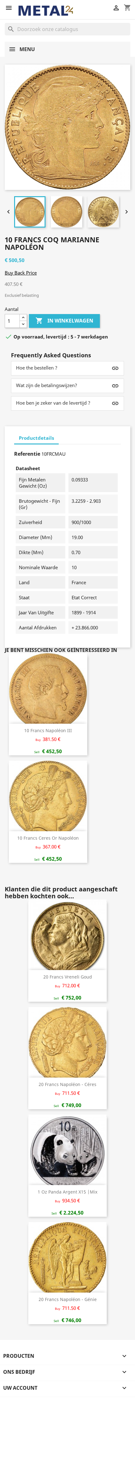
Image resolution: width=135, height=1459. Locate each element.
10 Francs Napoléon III (48, 730)
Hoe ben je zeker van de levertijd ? (53, 403)
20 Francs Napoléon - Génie (68, 1299)
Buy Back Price (21, 273)
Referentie (27, 454)
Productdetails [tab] (36, 438)
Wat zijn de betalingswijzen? (46, 385)
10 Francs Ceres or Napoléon (48, 838)
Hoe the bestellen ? (36, 368)
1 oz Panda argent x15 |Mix (67, 1192)
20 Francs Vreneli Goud (67, 977)
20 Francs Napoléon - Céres (67, 1084)
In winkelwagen (64, 320)
